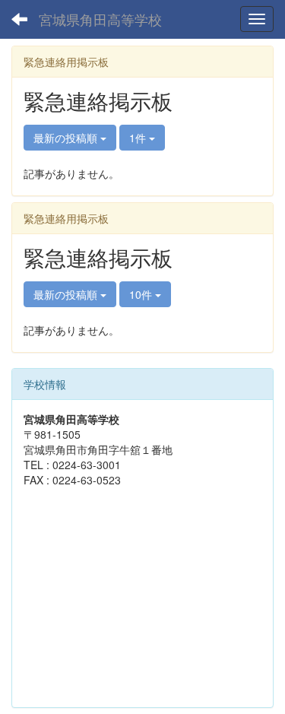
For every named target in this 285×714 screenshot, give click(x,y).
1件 (139, 137)
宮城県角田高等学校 (100, 19)
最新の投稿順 (66, 137)
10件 (142, 294)
